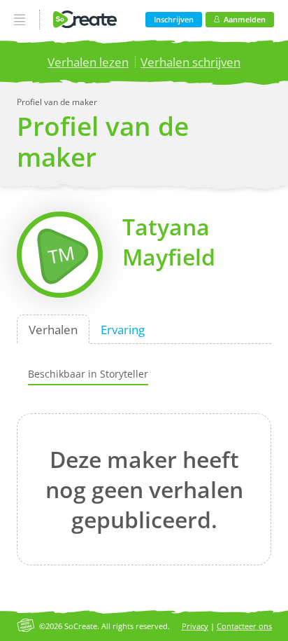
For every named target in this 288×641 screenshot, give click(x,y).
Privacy (195, 626)
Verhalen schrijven (190, 62)
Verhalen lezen (88, 62)
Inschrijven (174, 19)
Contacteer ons (244, 626)
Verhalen (53, 329)
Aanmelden (245, 19)
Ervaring (123, 329)
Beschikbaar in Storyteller (88, 373)
